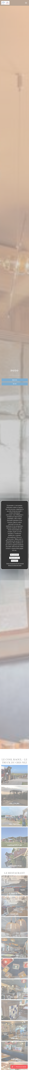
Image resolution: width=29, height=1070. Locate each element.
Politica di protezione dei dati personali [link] (15, 563)
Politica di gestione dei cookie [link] (14, 565)
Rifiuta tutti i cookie (14, 557)
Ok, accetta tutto (14, 554)
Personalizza (14, 560)
